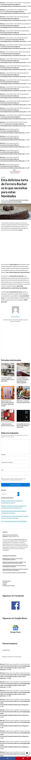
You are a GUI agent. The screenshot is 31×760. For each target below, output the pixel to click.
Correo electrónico (7, 462)
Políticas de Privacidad (8, 585)
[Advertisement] (15, 247)
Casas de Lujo (6, 650)
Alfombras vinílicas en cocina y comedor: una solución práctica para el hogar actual (14, 562)
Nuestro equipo (7, 580)
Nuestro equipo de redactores (10, 534)
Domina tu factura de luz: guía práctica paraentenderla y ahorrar (13, 559)
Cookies (5, 584)
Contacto (5, 582)
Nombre (3, 454)
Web (2, 470)
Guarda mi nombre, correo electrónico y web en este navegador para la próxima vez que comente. (13, 479)
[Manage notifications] (27, 757)
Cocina (3, 177)
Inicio (2, 200)
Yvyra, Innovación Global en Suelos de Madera (14, 521)
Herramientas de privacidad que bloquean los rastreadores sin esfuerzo (14, 566)
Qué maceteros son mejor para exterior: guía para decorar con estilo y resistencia (15, 569)
